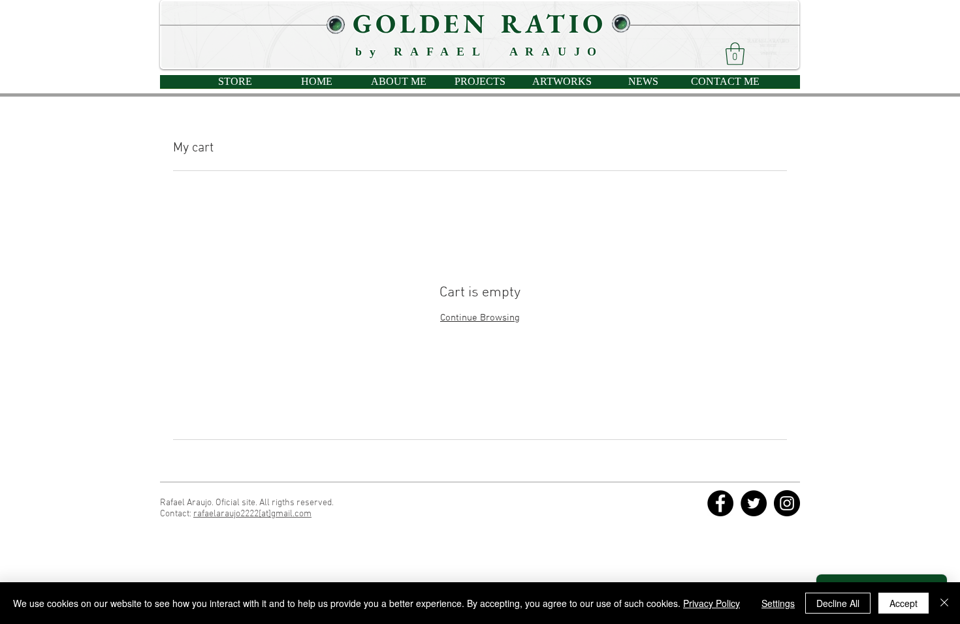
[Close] (944, 603)
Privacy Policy (711, 603)
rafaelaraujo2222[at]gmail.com (252, 514)
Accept (903, 603)
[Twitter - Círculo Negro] (754, 503)
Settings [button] (778, 603)
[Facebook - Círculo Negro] (720, 503)
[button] (735, 53)
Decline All (837, 603)
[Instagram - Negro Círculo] (787, 503)
